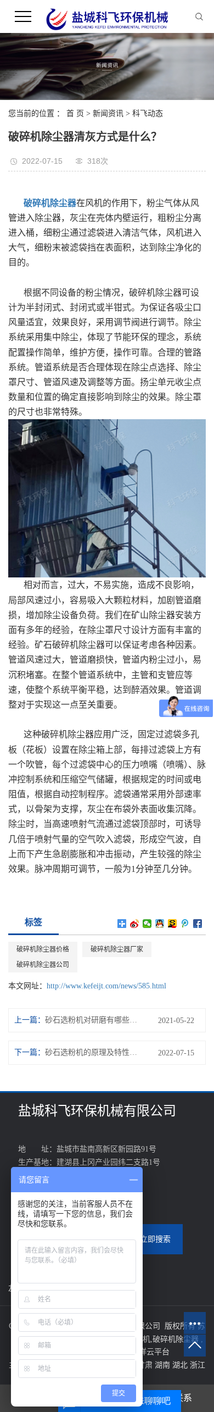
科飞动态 (147, 113)
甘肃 (146, 1365)
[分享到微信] (147, 923)
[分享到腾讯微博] (185, 923)
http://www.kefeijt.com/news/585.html (106, 986)
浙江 (197, 1365)
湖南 (163, 1365)
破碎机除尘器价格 (42, 949)
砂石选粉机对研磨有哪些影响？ (91, 1020)
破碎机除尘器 (176, 1339)
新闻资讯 (108, 113)
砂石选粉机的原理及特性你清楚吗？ (91, 1052)
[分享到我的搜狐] (172, 923)
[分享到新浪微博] (134, 923)
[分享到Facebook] (197, 923)
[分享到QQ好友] (160, 923)
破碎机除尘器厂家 (117, 949)
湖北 (181, 1365)
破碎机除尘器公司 (42, 965)
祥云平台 (154, 1352)
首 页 (75, 113)
